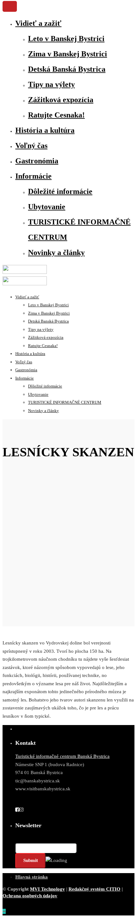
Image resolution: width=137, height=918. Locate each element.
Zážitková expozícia (60, 100)
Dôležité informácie (60, 191)
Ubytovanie (46, 207)
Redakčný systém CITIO (94, 889)
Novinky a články (56, 252)
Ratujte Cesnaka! (56, 115)
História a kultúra (45, 130)
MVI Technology (47, 889)
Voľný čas (31, 145)
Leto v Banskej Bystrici (66, 38)
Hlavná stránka (31, 876)
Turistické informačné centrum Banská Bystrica (62, 756)
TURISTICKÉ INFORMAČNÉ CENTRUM (64, 402)
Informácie (33, 176)
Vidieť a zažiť (38, 23)
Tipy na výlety (51, 84)
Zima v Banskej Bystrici (67, 54)
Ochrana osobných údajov (30, 895)
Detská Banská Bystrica (66, 69)
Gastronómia (36, 161)
